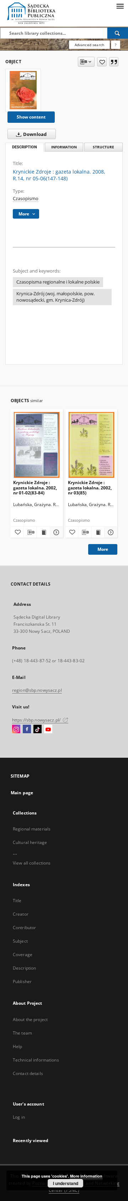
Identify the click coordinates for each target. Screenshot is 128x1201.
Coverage (22, 955)
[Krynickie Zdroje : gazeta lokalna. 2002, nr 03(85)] (91, 445)
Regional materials (31, 829)
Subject (20, 941)
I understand (65, 1183)
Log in (19, 1117)
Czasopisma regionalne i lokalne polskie (58, 282)
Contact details (28, 1073)
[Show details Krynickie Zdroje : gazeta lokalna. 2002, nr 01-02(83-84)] (55, 532)
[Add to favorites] (102, 61)
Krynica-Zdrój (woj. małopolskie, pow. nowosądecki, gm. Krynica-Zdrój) (55, 297)
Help (17, 1046)
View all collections (31, 863)
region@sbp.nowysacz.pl (37, 690)
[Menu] (119, 5)
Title (17, 901)
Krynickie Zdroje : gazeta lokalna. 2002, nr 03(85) (90, 487)
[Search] (117, 33)
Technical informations (36, 1060)
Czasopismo (25, 199)
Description (24, 968)
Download (34, 134)
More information (86, 1176)
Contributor (24, 928)
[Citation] (113, 61)
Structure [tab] (103, 147)
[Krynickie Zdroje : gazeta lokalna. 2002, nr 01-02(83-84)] (37, 445)
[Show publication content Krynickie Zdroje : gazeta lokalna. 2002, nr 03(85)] (97, 532)
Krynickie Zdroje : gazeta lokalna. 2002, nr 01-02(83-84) (35, 487)
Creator (20, 914)
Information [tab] (64, 147)
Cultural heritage (30, 842)
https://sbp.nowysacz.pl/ (37, 720)
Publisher (22, 981)
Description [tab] (24, 147)
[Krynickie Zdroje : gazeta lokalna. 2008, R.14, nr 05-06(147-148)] (23, 90)
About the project (30, 1019)
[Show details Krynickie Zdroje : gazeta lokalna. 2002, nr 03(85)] (109, 532)
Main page (22, 793)
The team (22, 1033)
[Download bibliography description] (30, 532)
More (102, 549)
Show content (31, 117)
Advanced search (89, 44)
